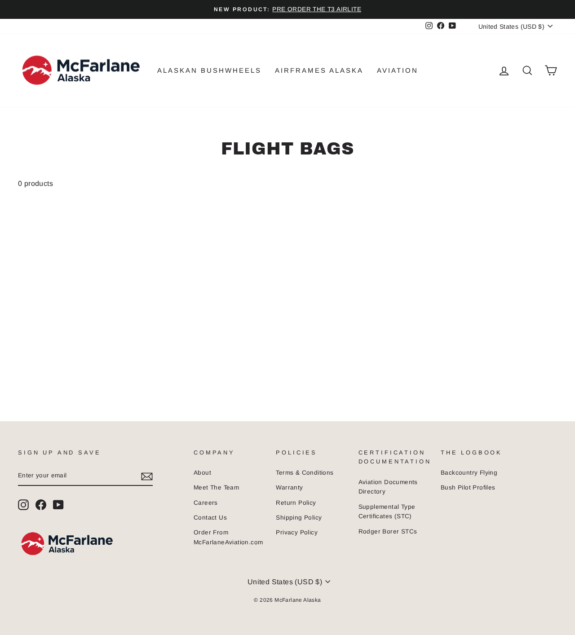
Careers (206, 502)
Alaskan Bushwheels (209, 70)
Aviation (397, 70)
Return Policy (296, 502)
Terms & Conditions (304, 472)
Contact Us (210, 517)
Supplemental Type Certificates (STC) (387, 511)
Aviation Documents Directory (388, 487)
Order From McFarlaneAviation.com (228, 537)
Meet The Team (216, 487)
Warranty (289, 487)
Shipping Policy (299, 517)
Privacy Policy (297, 532)
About (202, 472)
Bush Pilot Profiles (468, 487)
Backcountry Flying (469, 472)
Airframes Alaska (319, 70)
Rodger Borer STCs (387, 531)
